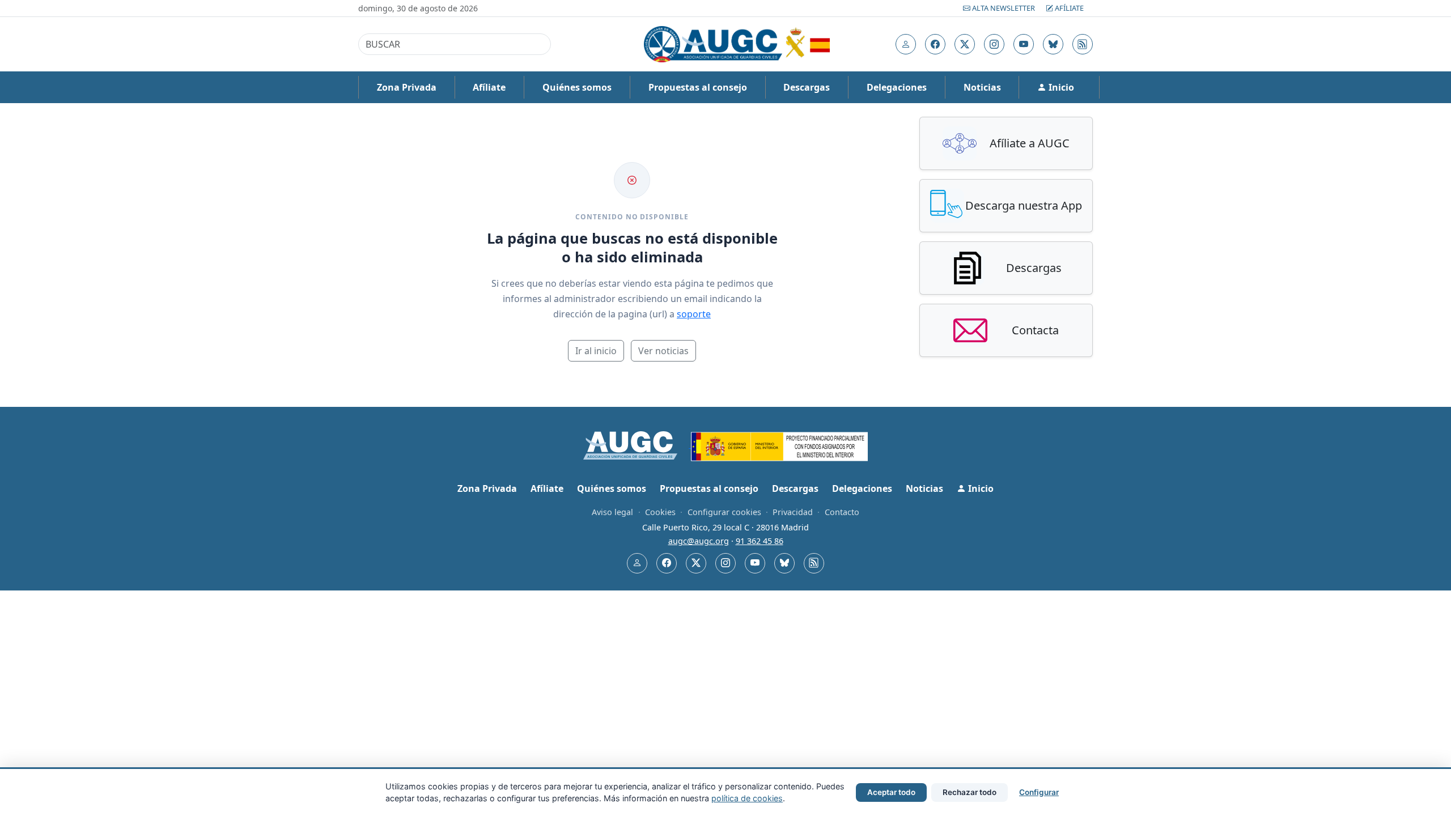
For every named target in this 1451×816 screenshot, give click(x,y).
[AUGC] (637, 444)
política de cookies (747, 798)
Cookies (660, 512)
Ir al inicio (596, 351)
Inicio (1060, 87)
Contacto (842, 512)
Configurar (1039, 792)
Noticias (982, 87)
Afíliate (1068, 8)
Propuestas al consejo (697, 87)
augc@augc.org (698, 541)
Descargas (806, 87)
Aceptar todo (891, 792)
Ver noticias (663, 351)
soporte (694, 314)
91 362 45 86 (759, 541)
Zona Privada (406, 87)
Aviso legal (612, 512)
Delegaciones (897, 87)
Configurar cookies (724, 512)
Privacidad (793, 512)
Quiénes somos (577, 87)
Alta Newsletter (1003, 8)
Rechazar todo (969, 792)
